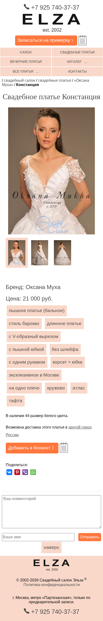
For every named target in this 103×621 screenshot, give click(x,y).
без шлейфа (65, 349)
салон (26, 52)
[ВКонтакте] (9, 472)
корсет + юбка (67, 362)
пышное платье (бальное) (36, 310)
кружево (56, 387)
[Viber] (25, 472)
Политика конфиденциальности (51, 585)
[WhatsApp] (33, 472)
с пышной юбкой (26, 349)
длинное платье (64, 323)
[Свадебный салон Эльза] (51, 33)
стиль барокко (24, 323)
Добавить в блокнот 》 (32, 447)
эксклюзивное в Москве (34, 374)
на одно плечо (24, 387)
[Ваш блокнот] (82, 40)
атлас (79, 387)
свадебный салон (19, 80)
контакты (77, 71)
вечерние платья (26, 62)
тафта (15, 400)
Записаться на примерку (46, 40)
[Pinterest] (17, 472)
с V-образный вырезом (33, 336)
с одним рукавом (27, 362)
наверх (51, 547)
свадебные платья (77, 52)
